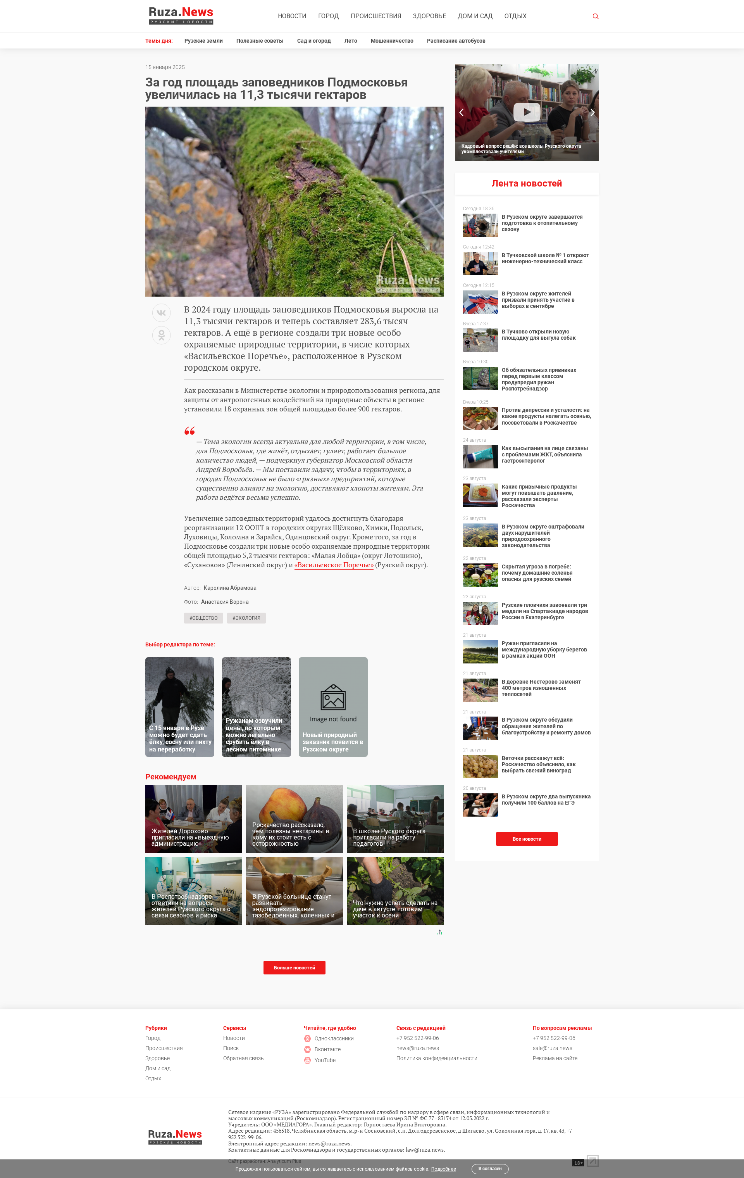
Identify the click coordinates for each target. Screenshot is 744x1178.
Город (328, 16)
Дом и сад (475, 16)
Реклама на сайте (555, 1058)
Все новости (527, 839)
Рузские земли (203, 41)
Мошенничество (392, 41)
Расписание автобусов (456, 41)
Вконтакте (328, 1049)
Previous (461, 112)
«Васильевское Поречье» (334, 564)
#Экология (246, 618)
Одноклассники (334, 1038)
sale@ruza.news (552, 1048)
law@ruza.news (425, 1149)
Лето (350, 41)
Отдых (516, 16)
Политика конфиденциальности (436, 1058)
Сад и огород (314, 41)
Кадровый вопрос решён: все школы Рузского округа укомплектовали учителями (521, 148)
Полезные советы (260, 41)
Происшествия (376, 16)
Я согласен (490, 1168)
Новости (292, 16)
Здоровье (429, 16)
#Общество (203, 618)
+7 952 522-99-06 (417, 1038)
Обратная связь (243, 1058)
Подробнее (443, 1169)
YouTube (325, 1060)
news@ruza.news (417, 1048)
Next (593, 112)
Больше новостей (294, 968)
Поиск (231, 1048)
